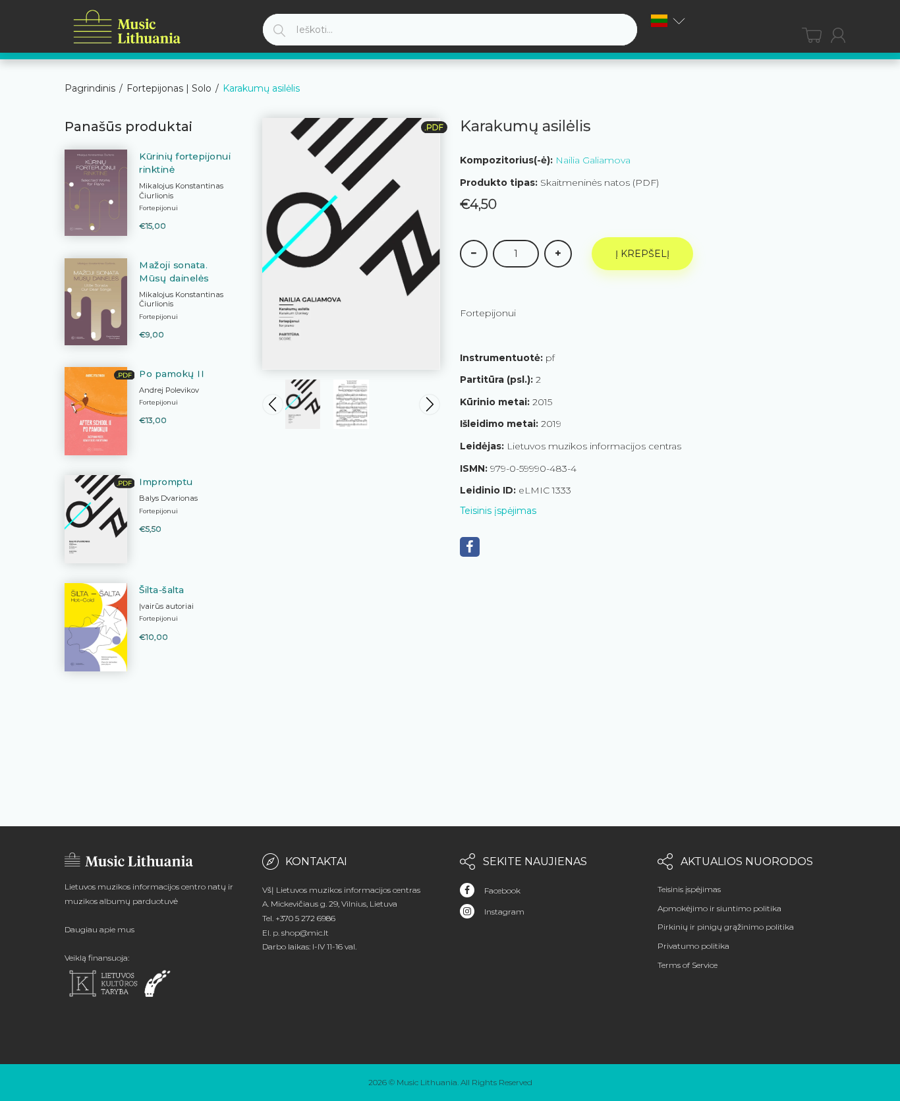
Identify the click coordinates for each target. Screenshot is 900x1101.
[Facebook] (470, 547)
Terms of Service (687, 965)
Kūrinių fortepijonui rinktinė (185, 163)
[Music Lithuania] (127, 27)
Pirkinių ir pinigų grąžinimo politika (726, 927)
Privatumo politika (693, 946)
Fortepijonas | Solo (169, 88)
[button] (668, 21)
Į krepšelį (642, 254)
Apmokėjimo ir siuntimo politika (719, 908)
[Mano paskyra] (838, 35)
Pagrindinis (90, 88)
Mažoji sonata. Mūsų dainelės (174, 271)
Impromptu (166, 481)
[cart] (812, 35)
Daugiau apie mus (99, 929)
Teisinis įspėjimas (498, 511)
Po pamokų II (171, 373)
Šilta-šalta (161, 589)
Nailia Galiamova (593, 160)
